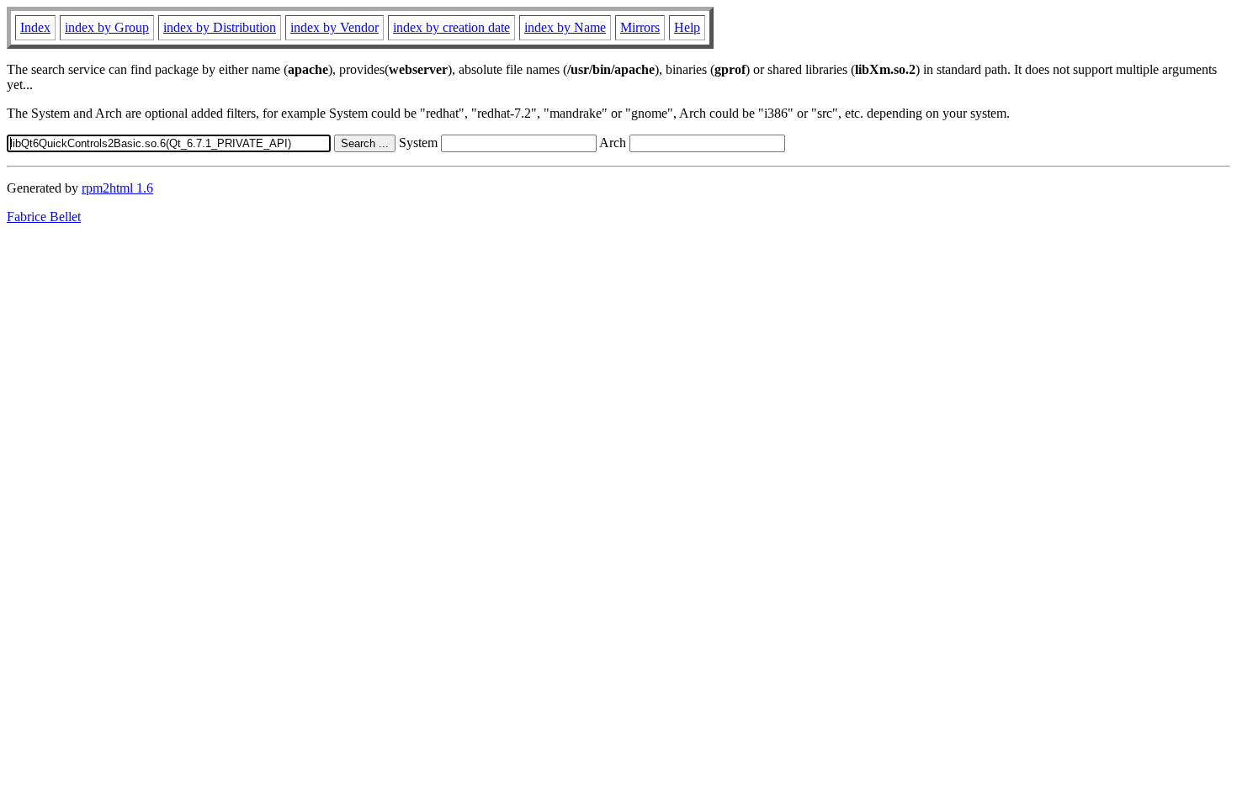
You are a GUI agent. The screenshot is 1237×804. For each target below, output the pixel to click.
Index (35, 27)
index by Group (107, 27)
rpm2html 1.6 (117, 188)
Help (687, 27)
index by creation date (451, 27)
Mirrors (640, 27)
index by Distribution (219, 27)
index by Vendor (334, 27)
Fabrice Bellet (44, 216)
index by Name (565, 27)
